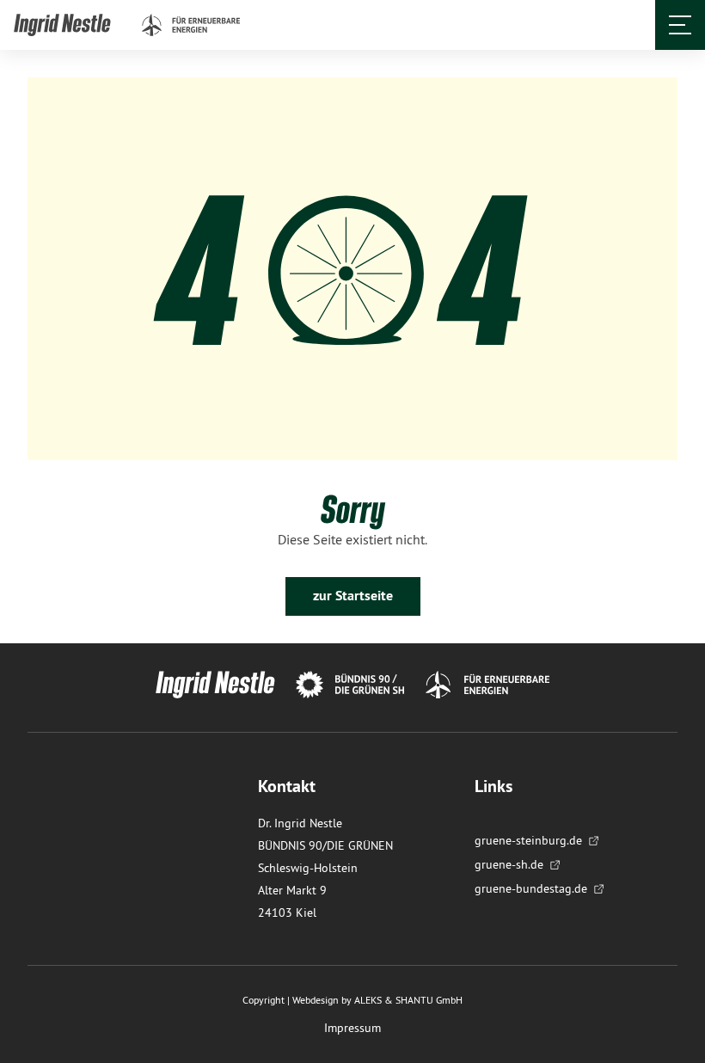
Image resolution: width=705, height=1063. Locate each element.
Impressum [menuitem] (352, 1027)
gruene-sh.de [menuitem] (509, 864)
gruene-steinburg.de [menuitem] (528, 840)
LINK (28, 24)
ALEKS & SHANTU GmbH (408, 999)
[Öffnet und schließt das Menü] (680, 25)
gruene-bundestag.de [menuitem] (531, 888)
